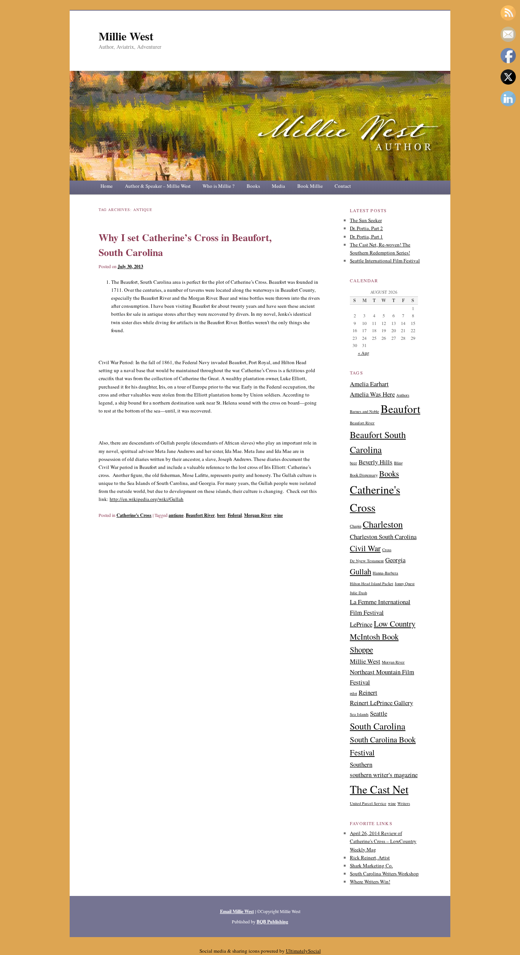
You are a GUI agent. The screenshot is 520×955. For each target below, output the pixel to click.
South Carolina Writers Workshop (384, 873)
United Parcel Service (368, 803)
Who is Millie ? (218, 185)
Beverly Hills (375, 462)
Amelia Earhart (369, 383)
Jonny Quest (405, 583)
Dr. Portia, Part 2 (366, 228)
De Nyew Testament (367, 560)
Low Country (394, 623)
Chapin (355, 526)
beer (221, 515)
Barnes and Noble (364, 411)
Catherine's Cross (134, 515)
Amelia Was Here (372, 394)
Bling (398, 463)
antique (176, 515)
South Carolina (377, 726)
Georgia (395, 559)
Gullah (360, 571)
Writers (403, 803)
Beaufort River (200, 515)
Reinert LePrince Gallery (381, 702)
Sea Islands (359, 714)
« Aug (363, 353)
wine (278, 515)
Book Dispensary (364, 475)
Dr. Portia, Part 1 (366, 236)
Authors (402, 395)
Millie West (126, 35)
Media (278, 185)
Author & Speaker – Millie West (158, 185)
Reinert (368, 692)
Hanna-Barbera (385, 573)
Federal (235, 515)
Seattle (378, 713)
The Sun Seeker (366, 220)
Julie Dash (358, 592)
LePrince (361, 624)
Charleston (383, 524)
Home (106, 185)
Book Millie (310, 185)
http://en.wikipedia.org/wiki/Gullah (146, 499)
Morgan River (257, 515)
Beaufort (400, 408)
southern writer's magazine (384, 774)
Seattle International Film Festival (385, 260)
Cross (386, 549)
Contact (343, 185)
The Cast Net (379, 789)
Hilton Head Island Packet (371, 583)
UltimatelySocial (303, 950)
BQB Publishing (272, 921)
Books (253, 185)
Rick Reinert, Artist (370, 857)
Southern (361, 764)
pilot (353, 693)
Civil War (365, 548)
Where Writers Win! (370, 881)
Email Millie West (237, 911)
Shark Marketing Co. (371, 865)
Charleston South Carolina (383, 536)
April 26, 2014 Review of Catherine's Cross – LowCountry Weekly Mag (383, 841)
